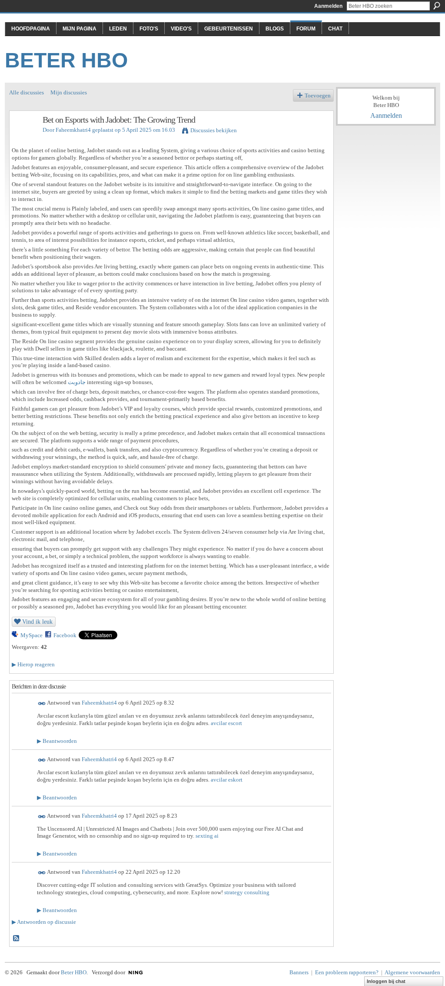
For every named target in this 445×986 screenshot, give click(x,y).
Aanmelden (328, 6)
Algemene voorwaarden (412, 972)
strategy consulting (246, 892)
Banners (299, 972)
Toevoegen (318, 95)
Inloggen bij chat (386, 981)
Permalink (42, 703)
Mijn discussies (68, 92)
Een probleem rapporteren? (347, 972)
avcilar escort (226, 723)
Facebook (64, 635)
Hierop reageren (33, 664)
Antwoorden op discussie (44, 922)
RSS (16, 939)
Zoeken (436, 6)
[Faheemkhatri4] (23, 138)
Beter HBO (66, 60)
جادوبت (77, 382)
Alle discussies (26, 92)
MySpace (31, 635)
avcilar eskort (226, 779)
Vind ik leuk (37, 621)
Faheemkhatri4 (73, 130)
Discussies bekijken (213, 130)
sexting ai (207, 835)
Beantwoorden (57, 741)
